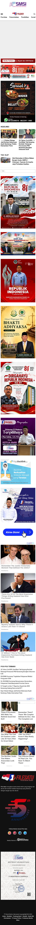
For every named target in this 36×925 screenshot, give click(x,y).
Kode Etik (31, 916)
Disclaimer (7, 918)
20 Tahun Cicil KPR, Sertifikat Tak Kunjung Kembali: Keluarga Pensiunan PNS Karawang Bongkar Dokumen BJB (26, 144)
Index (4, 916)
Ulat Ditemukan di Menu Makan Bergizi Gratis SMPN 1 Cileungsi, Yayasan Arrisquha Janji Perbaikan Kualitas (23, 161)
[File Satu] (18, 14)
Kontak (25, 916)
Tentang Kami (17, 916)
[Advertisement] (18, 39)
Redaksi (9, 916)
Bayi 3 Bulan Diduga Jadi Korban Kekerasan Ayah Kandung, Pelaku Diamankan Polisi (9, 143)
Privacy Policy (16, 918)
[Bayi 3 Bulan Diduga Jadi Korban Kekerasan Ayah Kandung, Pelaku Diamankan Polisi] (9, 133)
